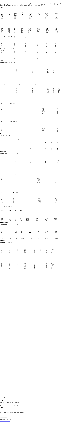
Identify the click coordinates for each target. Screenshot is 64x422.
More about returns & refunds (5, 421)
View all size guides (4, 417)
